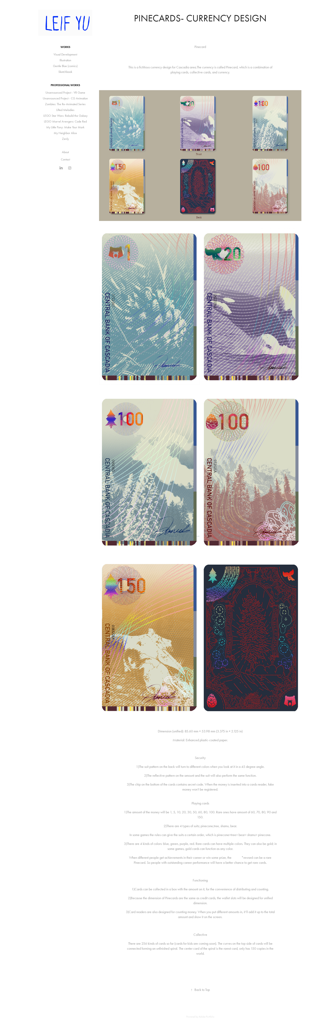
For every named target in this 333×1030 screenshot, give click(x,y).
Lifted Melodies (65, 110)
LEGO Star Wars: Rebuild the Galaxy (65, 116)
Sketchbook (65, 72)
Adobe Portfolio (206, 1016)
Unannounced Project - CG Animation (65, 98)
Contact (65, 159)
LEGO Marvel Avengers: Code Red (65, 121)
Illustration (65, 60)
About (65, 152)
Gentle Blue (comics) (65, 66)
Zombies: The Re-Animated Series (65, 104)
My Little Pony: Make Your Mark (65, 127)
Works (65, 47)
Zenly (65, 139)
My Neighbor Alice (65, 133)
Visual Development (65, 54)
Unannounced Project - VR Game (65, 92)
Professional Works (65, 85)
